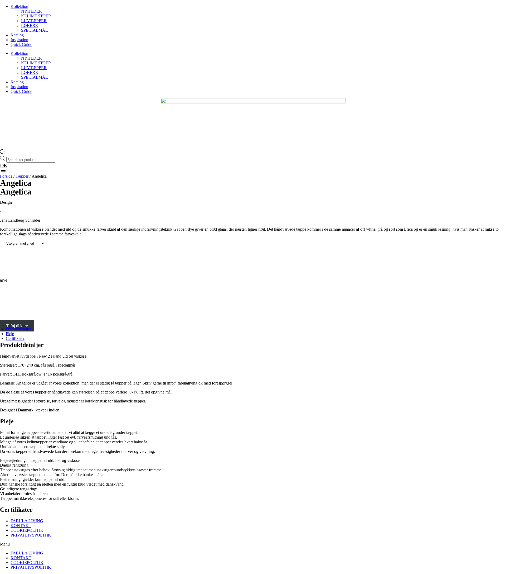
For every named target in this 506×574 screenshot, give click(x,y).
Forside (6, 176)
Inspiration (19, 39)
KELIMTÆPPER (36, 16)
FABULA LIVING (27, 521)
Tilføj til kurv (17, 326)
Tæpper (22, 176)
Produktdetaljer (18, 329)
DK (3, 165)
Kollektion (19, 6)
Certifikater (15, 338)
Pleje (10, 333)
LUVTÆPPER (34, 20)
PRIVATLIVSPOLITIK (31, 535)
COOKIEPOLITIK (27, 530)
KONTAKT (21, 525)
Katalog (17, 35)
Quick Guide (21, 44)
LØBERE (29, 25)
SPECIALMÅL (34, 30)
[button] (253, 544)
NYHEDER (31, 11)
